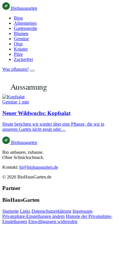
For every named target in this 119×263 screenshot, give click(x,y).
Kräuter (21, 49)
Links (25, 211)
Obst (18, 43)
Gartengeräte (25, 28)
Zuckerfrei (23, 59)
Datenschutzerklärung (51, 211)
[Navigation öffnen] (32, 71)
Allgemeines (25, 23)
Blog (18, 18)
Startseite (10, 211)
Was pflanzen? (15, 69)
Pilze (18, 54)
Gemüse (21, 38)
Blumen (21, 33)
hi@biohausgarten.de (38, 167)
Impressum (82, 211)
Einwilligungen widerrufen (52, 221)
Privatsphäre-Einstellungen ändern (33, 216)
